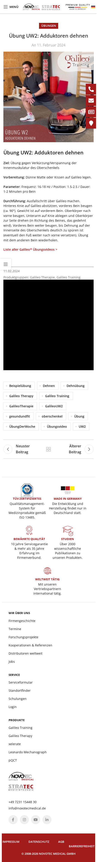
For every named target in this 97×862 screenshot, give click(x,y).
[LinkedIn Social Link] (46, 819)
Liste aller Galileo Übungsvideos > (30, 249)
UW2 (82, 426)
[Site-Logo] (41, 6)
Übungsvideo (57, 426)
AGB (61, 842)
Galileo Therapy (21, 396)
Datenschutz (38, 842)
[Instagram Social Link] (24, 819)
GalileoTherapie (21, 406)
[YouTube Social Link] (35, 819)
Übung (79, 416)
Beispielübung (20, 386)
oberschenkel (52, 416)
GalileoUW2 (54, 406)
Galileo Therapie (42, 277)
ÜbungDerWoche (22, 426)
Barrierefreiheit (82, 846)
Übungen (48, 26)
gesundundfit (19, 416)
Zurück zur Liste (48, 449)
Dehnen (49, 386)
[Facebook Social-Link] (13, 819)
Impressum (10, 842)
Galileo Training (69, 277)
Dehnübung (76, 386)
